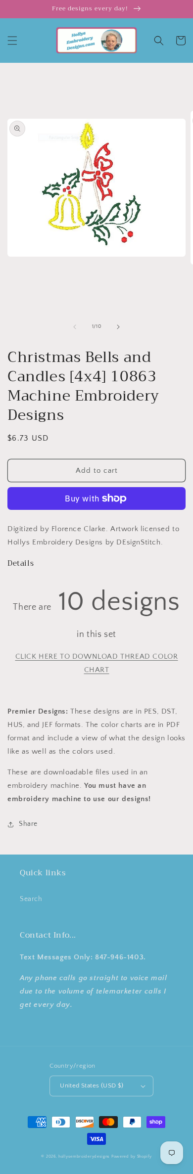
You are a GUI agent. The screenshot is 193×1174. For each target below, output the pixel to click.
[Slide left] (75, 327)
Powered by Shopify (131, 1156)
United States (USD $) (91, 1085)
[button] (12, 40)
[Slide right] (118, 327)
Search (31, 899)
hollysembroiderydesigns (84, 1156)
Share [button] (28, 824)
